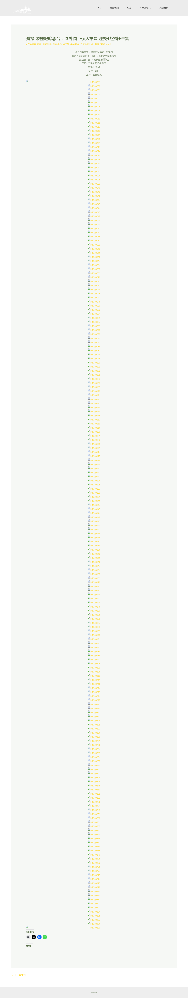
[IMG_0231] (94, 740)
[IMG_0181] (94, 614)
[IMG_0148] (94, 516)
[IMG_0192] (94, 643)
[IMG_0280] (94, 895)
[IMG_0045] (94, 203)
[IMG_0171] (94, 586)
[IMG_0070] (94, 277)
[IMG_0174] (94, 594)
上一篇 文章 (19, 975)
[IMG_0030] (94, 163)
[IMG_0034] (94, 175)
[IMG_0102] (94, 370)
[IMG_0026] (94, 155)
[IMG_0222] (94, 712)
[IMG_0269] (94, 850)
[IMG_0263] (94, 830)
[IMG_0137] (94, 488)
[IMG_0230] (94, 736)
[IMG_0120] (94, 431)
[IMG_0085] (94, 317)
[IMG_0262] (94, 826)
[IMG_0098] (94, 354)
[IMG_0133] (94, 476)
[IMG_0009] (94, 110)
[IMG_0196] (94, 655)
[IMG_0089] (94, 325)
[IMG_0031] (94, 167)
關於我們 (114, 7)
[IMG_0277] (94, 883)
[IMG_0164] (94, 565)
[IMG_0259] (94, 813)
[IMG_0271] (94, 858)
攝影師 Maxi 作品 (71, 44)
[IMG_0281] (94, 899)
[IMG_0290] (94, 927)
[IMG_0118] (94, 423)
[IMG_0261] (94, 821)
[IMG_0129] (94, 464)
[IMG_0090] (94, 329)
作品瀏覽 (144, 7)
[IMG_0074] (94, 289)
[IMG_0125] (94, 447)
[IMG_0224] (94, 720)
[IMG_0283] (94, 907)
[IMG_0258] (94, 809)
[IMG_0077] (94, 297)
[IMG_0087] (94, 321)
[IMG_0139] (94, 496)
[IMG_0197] (94, 659)
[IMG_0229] (94, 732)
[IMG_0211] (94, 679)
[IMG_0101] (94, 366)
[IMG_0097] (94, 350)
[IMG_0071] (94, 281)
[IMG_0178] (94, 602)
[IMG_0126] (94, 451)
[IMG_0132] (94, 472)
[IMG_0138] (94, 492)
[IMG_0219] (94, 703)
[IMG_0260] (94, 817)
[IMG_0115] (94, 411)
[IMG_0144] (94, 504)
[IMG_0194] (94, 651)
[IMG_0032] (94, 171)
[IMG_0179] (94, 606)
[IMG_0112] (94, 398)
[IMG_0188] (94, 626)
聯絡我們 (164, 7)
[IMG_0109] (94, 386)
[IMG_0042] (94, 191)
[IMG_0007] (94, 102)
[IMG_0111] (94, 395)
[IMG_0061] (94, 252)
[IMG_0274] (94, 870)
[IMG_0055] (94, 236)
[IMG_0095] (94, 342)
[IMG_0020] (94, 138)
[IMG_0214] (94, 687)
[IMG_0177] (94, 598)
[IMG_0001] (94, 82)
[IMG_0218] (94, 700)
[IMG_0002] (94, 85)
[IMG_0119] (94, 427)
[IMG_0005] (94, 98)
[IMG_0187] (94, 622)
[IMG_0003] (94, 90)
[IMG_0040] (94, 187)
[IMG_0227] (94, 728)
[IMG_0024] (94, 150)
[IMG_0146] (94, 512)
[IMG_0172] (94, 590)
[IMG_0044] (94, 199)
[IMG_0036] (94, 179)
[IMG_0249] (94, 785)
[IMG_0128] (94, 460)
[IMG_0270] (94, 854)
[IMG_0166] (94, 569)
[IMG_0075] (94, 293)
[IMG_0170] (94, 582)
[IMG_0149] (94, 521)
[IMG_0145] (94, 508)
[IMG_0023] (94, 146)
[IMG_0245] (94, 781)
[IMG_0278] (94, 887)
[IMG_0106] (94, 378)
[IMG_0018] (94, 130)
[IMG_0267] (94, 842)
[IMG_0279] (94, 891)
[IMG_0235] (94, 752)
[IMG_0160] (94, 553)
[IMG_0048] (94, 216)
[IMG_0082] (94, 309)
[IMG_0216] (94, 695)
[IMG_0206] (94, 663)
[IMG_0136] (94, 484)
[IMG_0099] (94, 358)
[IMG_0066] (94, 264)
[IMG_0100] (94, 362)
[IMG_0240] (94, 765)
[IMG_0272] (94, 862)
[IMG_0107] (94, 382)
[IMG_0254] (94, 805)
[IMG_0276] (94, 878)
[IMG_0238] (94, 760)
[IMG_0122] (94, 439)
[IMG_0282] (94, 903)
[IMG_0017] (94, 126)
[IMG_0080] (94, 305)
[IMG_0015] (94, 122)
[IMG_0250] (94, 789)
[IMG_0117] (94, 419)
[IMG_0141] (94, 500)
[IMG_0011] (94, 118)
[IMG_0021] (94, 142)
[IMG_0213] (94, 683)
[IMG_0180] (94, 610)
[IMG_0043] (94, 195)
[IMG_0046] (94, 207)
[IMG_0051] (94, 228)
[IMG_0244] (94, 777)
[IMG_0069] (94, 272)
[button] (150, 7)
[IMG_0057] (94, 240)
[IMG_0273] (94, 866)
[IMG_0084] (94, 313)
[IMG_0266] (94, 838)
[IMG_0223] (94, 716)
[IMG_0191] (94, 639)
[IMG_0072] (94, 285)
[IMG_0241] (94, 769)
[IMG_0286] (94, 915)
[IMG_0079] (94, 301)
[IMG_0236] (94, 756)
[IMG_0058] (94, 244)
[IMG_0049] (94, 220)
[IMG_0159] (94, 549)
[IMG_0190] (94, 634)
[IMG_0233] (94, 744)
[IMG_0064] (94, 260)
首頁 (99, 7)
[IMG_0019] (94, 134)
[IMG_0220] (94, 708)
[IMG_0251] (94, 793)
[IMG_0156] (94, 537)
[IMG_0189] (94, 630)
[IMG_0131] (94, 468)
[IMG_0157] (94, 541)
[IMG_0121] (94, 435)
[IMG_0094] (94, 338)
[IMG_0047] (94, 211)
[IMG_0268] (94, 846)
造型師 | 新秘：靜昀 (89, 44)
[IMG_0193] (94, 647)
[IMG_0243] (94, 773)
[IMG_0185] (94, 618)
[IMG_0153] (94, 529)
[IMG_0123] (94, 443)
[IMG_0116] (94, 415)
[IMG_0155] (94, 533)
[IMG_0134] (94, 480)
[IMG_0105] (94, 374)
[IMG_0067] (94, 268)
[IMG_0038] (94, 183)
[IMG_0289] (94, 923)
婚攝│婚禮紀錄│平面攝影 (49, 44)
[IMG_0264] (94, 834)
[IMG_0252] (94, 797)
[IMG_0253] (94, 801)
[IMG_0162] (94, 561)
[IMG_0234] (94, 748)
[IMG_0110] (94, 390)
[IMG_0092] (94, 334)
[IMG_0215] (94, 691)
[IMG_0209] (94, 671)
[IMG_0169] (94, 577)
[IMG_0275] (94, 874)
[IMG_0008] (94, 106)
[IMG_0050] (94, 224)
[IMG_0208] (94, 667)
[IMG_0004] (94, 93)
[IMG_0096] (94, 346)
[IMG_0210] (94, 675)
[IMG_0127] (94, 455)
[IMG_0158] (94, 545)
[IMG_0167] (94, 573)
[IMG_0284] (94, 911)
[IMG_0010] (94, 114)
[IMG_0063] (94, 256)
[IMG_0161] (94, 557)
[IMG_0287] (94, 919)
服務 (129, 7)
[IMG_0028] (94, 159)
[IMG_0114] (94, 407)
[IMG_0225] (94, 724)
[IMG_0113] (94, 403)
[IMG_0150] (94, 525)
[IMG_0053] (94, 232)
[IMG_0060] (94, 248)
